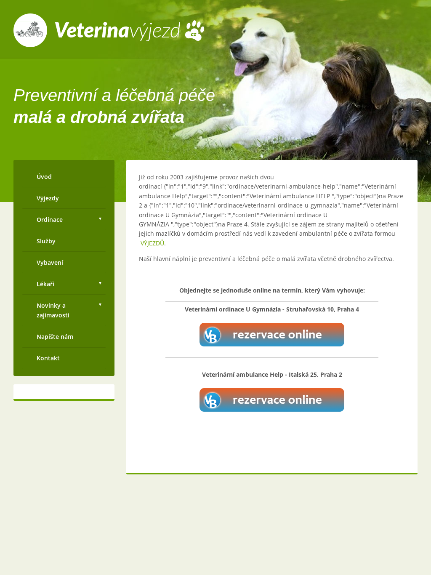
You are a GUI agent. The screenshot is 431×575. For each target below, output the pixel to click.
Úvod (44, 177)
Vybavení (50, 262)
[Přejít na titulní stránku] (109, 45)
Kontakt (48, 358)
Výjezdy (48, 198)
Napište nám (55, 337)
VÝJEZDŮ (152, 243)
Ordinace (50, 220)
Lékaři (45, 284)
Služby (46, 241)
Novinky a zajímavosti (53, 310)
